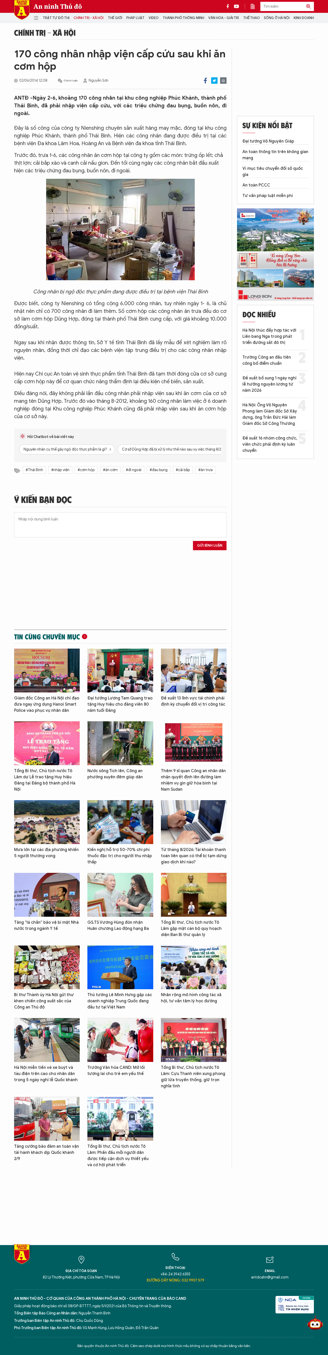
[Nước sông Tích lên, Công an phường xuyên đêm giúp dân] (120, 743)
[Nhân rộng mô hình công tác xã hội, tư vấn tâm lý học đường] (194, 967)
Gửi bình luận (209, 545)
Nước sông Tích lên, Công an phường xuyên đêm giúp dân (115, 774)
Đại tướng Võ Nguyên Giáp (268, 141)
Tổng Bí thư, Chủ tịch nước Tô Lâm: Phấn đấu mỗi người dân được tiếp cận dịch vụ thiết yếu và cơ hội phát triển (118, 1155)
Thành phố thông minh (183, 18)
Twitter (214, 80)
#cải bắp (183, 470)
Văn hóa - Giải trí (223, 18)
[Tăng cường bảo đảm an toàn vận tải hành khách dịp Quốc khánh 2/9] (47, 1119)
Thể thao (251, 18)
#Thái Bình (34, 470)
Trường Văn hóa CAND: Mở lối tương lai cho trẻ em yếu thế (116, 1070)
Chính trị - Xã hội (89, 18)
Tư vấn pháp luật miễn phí (267, 195)
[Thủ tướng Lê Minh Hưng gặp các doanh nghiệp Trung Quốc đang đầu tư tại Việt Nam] (120, 967)
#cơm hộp (86, 470)
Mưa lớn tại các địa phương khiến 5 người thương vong (46, 852)
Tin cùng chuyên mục (47, 636)
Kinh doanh (304, 18)
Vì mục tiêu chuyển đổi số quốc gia (272, 171)
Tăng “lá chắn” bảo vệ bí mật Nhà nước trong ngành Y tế (46, 925)
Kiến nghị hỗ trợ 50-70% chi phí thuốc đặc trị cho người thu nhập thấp (119, 856)
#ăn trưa (205, 470)
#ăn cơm (110, 470)
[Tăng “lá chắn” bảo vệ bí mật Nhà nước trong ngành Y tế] (47, 895)
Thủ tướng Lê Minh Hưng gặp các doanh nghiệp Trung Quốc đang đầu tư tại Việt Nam (119, 1001)
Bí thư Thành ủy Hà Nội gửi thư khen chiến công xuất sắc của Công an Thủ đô (44, 1001)
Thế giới (115, 18)
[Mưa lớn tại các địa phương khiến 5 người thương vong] (47, 822)
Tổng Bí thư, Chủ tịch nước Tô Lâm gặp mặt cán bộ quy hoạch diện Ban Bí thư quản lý (191, 928)
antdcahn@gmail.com (270, 1277)
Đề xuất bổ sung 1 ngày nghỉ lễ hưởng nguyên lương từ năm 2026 (269, 384)
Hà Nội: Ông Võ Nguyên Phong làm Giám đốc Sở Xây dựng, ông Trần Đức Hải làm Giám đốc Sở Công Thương (269, 414)
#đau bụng (159, 470)
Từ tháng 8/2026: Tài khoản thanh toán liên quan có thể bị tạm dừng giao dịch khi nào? (194, 856)
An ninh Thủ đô (58, 6)
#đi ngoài (133, 470)
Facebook (205, 80)
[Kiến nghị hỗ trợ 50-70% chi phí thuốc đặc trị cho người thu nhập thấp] (120, 822)
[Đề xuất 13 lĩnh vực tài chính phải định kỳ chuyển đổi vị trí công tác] (194, 671)
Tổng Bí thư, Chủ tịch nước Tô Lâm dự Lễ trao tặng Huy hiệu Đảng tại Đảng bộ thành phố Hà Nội (44, 780)
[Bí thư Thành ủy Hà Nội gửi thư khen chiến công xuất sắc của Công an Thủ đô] (47, 967)
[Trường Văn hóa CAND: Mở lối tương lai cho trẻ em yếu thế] (120, 1040)
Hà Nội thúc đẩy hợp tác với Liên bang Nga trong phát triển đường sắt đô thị (269, 336)
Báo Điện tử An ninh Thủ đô (22, 10)
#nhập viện (60, 470)
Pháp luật (135, 18)
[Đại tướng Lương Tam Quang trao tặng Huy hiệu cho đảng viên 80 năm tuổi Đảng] (120, 671)
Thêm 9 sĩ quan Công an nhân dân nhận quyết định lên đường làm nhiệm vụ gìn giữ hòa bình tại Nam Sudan (193, 780)
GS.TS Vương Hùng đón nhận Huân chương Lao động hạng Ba (118, 925)
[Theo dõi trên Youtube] (236, 6)
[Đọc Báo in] (255, 6)
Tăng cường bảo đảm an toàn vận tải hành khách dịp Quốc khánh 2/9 (46, 1152)
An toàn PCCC (256, 185)
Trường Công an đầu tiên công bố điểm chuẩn (266, 360)
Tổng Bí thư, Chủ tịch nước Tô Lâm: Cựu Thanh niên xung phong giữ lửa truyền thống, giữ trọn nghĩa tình (193, 1077)
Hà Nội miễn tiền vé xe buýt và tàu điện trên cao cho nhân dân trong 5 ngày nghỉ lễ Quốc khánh (46, 1073)
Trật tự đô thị (56, 18)
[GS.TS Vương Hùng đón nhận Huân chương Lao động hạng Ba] (120, 895)
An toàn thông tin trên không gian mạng (275, 155)
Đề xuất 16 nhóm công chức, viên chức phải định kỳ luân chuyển (269, 444)
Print (223, 80)
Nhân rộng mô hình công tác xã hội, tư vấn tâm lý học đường (191, 998)
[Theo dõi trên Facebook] (229, 6)
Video (154, 18)
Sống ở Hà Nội (277, 18)
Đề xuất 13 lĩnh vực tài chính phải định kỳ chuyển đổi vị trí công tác (193, 701)
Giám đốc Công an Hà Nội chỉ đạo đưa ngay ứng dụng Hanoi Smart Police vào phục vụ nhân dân (46, 704)
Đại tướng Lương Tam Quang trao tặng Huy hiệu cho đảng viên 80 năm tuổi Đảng (119, 704)
